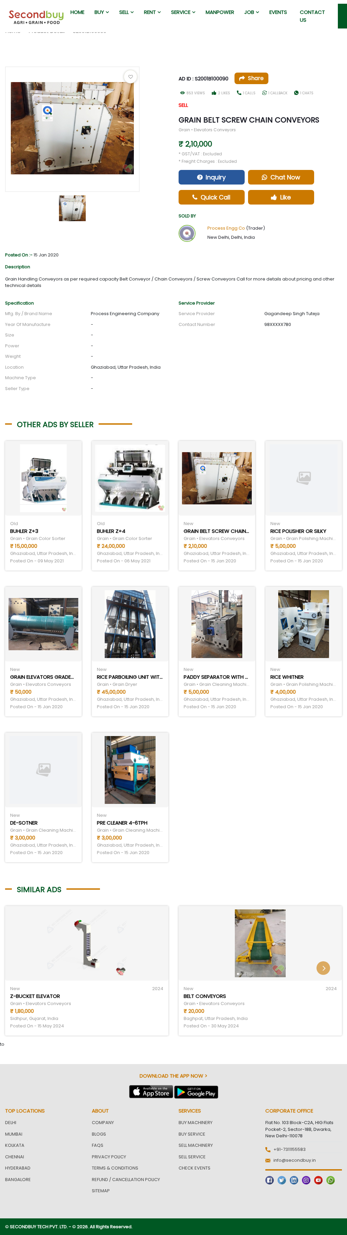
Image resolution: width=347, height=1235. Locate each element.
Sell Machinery (196, 1145)
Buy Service (192, 1134)
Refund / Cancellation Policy (126, 1179)
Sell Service (192, 1157)
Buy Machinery (195, 1122)
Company (103, 1122)
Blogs (99, 1134)
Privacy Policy (109, 1157)
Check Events (194, 1168)
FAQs (97, 1145)
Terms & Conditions (115, 1168)
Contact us (312, 15)
